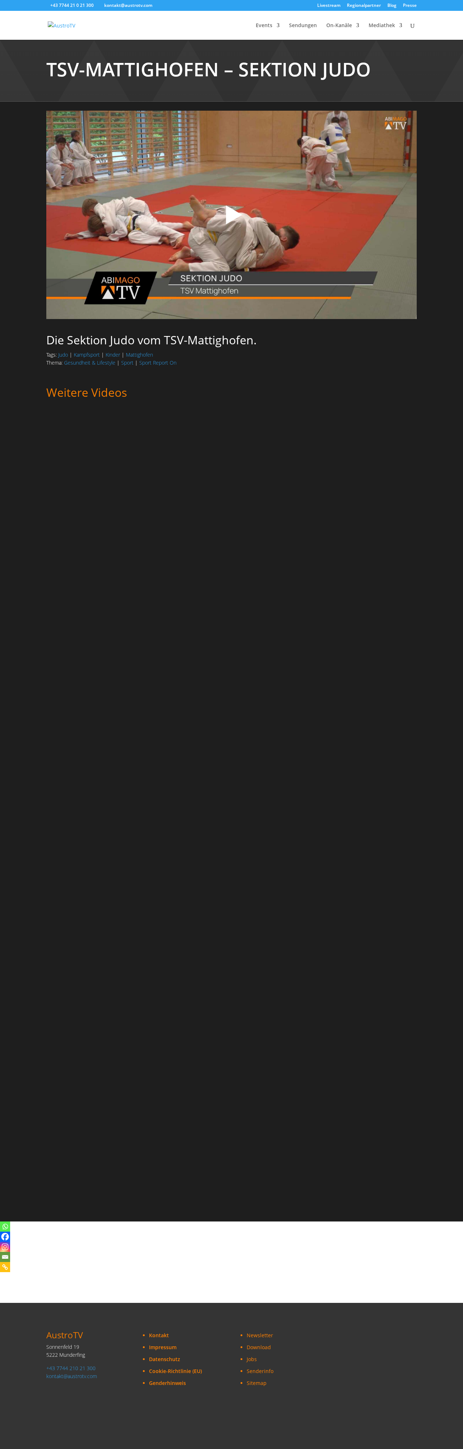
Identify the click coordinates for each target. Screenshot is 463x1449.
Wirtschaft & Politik (163, 514)
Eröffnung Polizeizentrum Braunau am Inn (103, 1147)
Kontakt (159, 1335)
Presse (410, 5)
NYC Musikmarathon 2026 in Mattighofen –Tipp (110, 991)
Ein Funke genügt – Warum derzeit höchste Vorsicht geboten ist (132, 678)
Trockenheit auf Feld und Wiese (88, 522)
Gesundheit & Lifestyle (89, 362)
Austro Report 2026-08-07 (81, 756)
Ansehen (63, 455)
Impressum (163, 1347)
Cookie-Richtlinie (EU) (175, 1371)
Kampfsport (87, 354)
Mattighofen (139, 354)
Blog (391, 5)
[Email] (5, 1257)
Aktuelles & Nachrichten (106, 436)
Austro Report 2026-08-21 (81, 444)
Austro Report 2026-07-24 (81, 1068)
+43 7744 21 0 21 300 (72, 5)
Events (264, 26)
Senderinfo (260, 1371)
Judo (63, 354)
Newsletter (260, 1335)
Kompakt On (61, 514)
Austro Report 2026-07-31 (81, 834)
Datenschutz (164, 1359)
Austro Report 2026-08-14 (81, 600)
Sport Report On (158, 362)
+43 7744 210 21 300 (70, 1368)
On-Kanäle (339, 26)
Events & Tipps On (181, 905)
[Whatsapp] (5, 1226)
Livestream (328, 5)
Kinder (113, 354)
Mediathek (382, 26)
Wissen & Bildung (209, 671)
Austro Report (154, 436)
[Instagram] (5, 1247)
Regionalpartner (364, 5)
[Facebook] (5, 1237)
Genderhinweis (167, 1383)
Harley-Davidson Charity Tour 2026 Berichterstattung (118, 913)
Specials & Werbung (70, 905)
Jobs (252, 1359)
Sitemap (257, 1383)
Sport (127, 362)
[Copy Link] (5, 1267)
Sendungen (303, 26)
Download (259, 1347)
